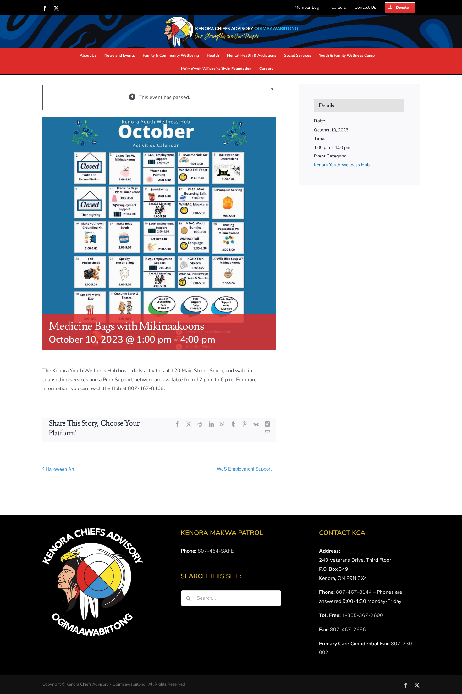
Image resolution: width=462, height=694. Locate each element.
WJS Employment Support (244, 468)
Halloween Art (60, 468)
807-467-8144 (354, 592)
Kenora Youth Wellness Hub (342, 165)
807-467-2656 (348, 629)
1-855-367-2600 (362, 615)
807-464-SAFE (216, 551)
